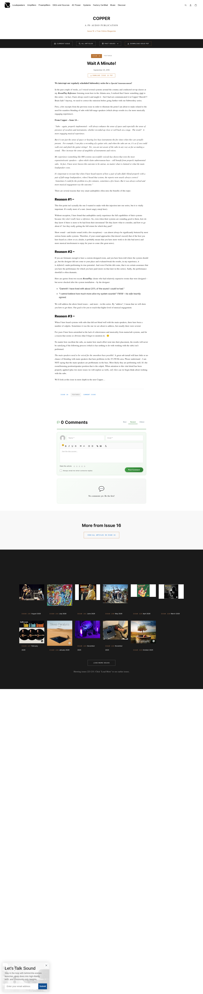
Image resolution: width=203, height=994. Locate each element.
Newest (133, 422)
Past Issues (110, 43)
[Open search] (185, 5)
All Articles (87, 43)
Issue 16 (64, 394)
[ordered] (89, 446)
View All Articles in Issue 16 (101, 535)
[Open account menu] (190, 5)
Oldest (141, 422)
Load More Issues (101, 663)
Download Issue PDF (139, 43)
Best (124, 422)
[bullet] (92, 446)
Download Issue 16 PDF (103, 75)
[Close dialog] (46, 965)
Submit (42, 986)
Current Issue (63, 43)
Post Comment (134, 470)
